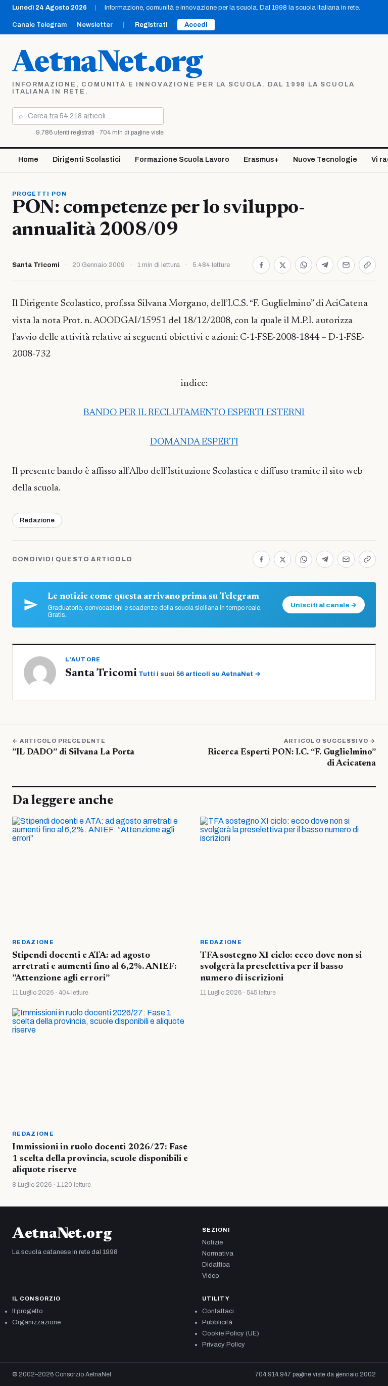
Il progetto (27, 1311)
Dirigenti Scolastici (87, 159)
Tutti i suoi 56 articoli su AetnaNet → (199, 674)
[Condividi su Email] (346, 265)
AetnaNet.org (107, 64)
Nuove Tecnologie (325, 159)
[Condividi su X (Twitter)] (282, 265)
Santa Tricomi (36, 265)
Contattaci (218, 1311)
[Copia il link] (367, 265)
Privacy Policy (223, 1344)
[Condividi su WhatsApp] (303, 265)
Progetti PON (39, 194)
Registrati (151, 24)
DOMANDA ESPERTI (194, 442)
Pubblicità (217, 1322)
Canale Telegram (39, 24)
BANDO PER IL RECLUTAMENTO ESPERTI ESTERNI (194, 413)
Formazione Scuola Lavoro (182, 159)
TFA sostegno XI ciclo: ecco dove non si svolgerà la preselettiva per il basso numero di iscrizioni (281, 967)
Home (28, 159)
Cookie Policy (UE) (230, 1333)
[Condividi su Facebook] (261, 265)
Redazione (37, 520)
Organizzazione (36, 1322)
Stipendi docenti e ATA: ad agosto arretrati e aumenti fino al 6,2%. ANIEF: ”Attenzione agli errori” (94, 967)
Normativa (217, 1253)
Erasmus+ (261, 159)
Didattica (216, 1264)
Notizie (212, 1242)
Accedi (196, 24)
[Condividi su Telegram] (324, 265)
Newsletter (95, 24)
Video (210, 1275)
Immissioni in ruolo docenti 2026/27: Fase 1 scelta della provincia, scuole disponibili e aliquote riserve (100, 1159)
